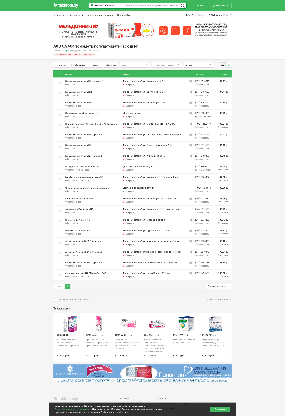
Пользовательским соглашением (73, 409)
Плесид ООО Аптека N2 (77, 230)
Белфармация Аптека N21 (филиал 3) (84, 262)
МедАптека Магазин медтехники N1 (84, 177)
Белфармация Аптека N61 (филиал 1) (84, 134)
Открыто (63, 65)
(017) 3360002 (202, 166)
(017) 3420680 (202, 273)
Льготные (80, 65)
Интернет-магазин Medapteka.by (82, 166)
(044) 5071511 (202, 198)
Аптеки (57, 15)
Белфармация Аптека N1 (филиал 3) (84, 81)
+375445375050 (203, 188)
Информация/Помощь (100, 15)
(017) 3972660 (202, 145)
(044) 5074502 (202, 230)
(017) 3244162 (202, 102)
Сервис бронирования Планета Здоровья (87, 188)
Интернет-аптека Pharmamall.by (81, 113)
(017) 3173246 (202, 81)
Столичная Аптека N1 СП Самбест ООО (85, 273)
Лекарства (74, 15)
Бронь (96, 65)
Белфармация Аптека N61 (78, 102)
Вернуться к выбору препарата (74, 299)
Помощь (162, 398)
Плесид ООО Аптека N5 (77, 220)
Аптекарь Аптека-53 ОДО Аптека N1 (83, 241)
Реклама (124, 398)
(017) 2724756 (202, 134)
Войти (200, 5)
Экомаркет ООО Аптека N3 (79, 209)
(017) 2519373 (202, 252)
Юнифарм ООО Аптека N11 (79, 198)
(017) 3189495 (202, 156)
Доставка (111, 65)
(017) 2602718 (202, 262)
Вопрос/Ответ (125, 15)
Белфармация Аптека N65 (78, 92)
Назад (59, 286)
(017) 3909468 (202, 113)
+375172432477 (203, 124)
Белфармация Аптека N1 (78, 145)
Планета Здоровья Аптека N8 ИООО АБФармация (91, 124)
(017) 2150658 (202, 92)
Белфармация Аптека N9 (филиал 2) (84, 156)
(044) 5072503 (202, 209)
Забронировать (202, 84)
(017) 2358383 (202, 241)
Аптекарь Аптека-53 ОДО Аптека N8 (83, 252)
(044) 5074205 (202, 220)
